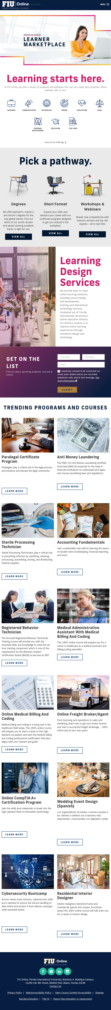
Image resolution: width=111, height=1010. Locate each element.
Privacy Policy (14, 992)
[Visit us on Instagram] (67, 971)
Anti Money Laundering (78, 456)
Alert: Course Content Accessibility (73, 992)
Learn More (14, 491)
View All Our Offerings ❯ (55, 142)
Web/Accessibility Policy (38, 992)
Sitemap (99, 992)
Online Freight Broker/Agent (83, 714)
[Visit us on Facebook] (43, 971)
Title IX (45, 999)
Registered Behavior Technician (20, 629)
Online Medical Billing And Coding (25, 716)
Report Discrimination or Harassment (72, 999)
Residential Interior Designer (74, 895)
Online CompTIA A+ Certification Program (21, 800)
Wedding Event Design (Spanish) (77, 803)
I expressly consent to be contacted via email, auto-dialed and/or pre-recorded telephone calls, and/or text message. (79, 374)
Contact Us (55, 986)
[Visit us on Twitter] (51, 971)
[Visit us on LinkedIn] (59, 971)
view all (18, 236)
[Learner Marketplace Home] (55, 963)
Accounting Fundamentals (81, 542)
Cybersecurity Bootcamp (24, 893)
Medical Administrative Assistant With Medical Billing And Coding (78, 632)
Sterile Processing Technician (18, 544)
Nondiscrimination (28, 999)
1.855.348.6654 (34, 4)
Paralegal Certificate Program (20, 459)
